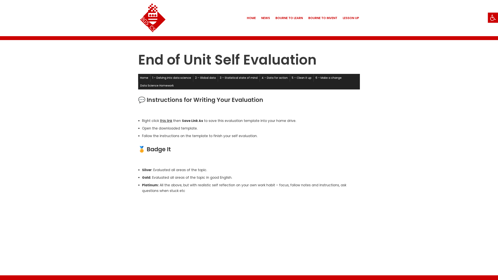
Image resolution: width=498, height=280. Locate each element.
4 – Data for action (275, 78)
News (265, 18)
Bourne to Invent (322, 18)
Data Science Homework (157, 86)
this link (166, 120)
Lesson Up (351, 18)
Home (251, 18)
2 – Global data (205, 78)
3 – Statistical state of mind (239, 78)
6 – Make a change (329, 78)
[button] (493, 18)
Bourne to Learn (289, 18)
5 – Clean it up (301, 78)
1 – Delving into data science (171, 78)
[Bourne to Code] (152, 18)
